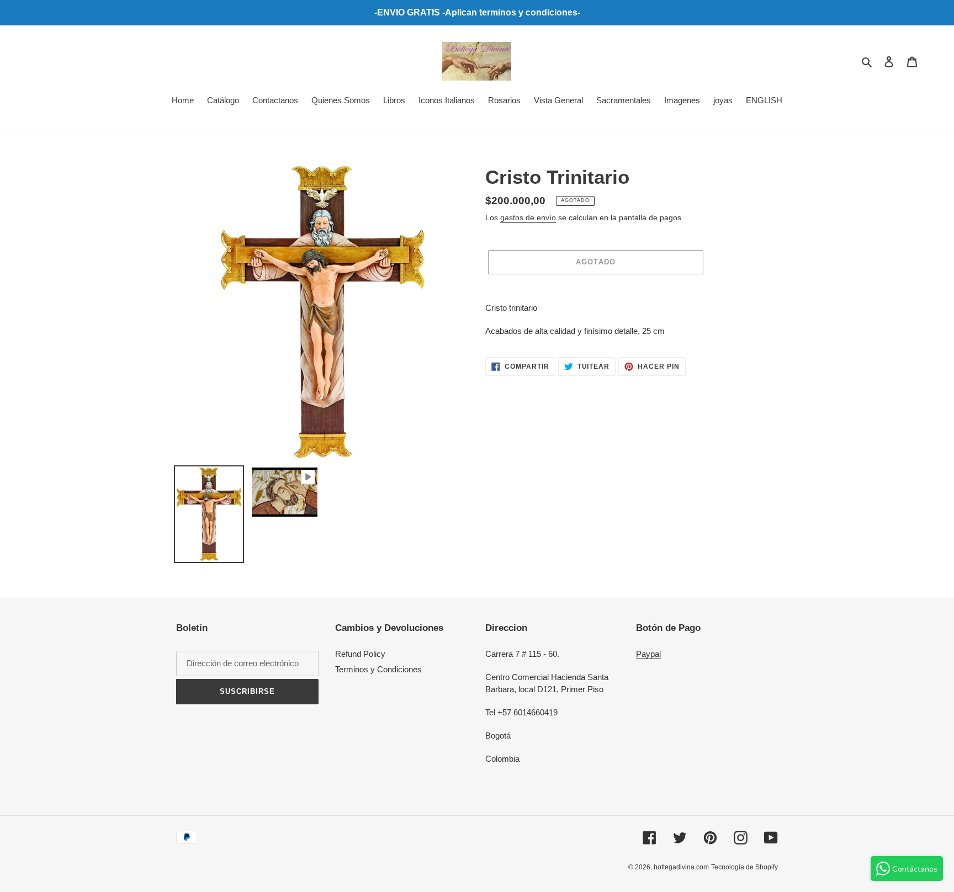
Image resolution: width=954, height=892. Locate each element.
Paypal (648, 654)
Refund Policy (360, 654)
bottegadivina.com (681, 867)
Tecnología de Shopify (744, 867)
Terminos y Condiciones (378, 669)
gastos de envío (528, 217)
